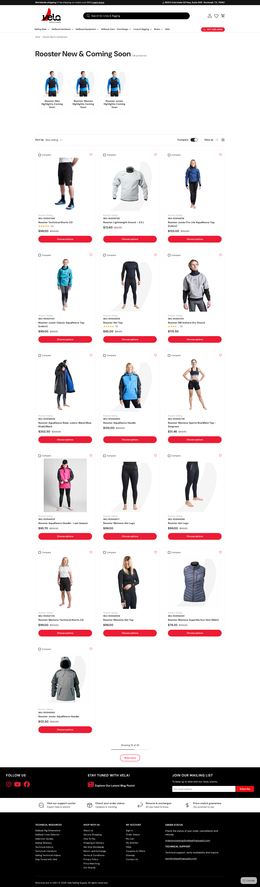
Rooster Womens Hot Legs (119, 523)
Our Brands (90, 867)
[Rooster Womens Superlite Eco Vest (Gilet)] (195, 582)
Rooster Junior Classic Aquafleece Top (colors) (61, 324)
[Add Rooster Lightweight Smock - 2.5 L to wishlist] (155, 154)
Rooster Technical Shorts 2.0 (55, 222)
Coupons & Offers (135, 851)
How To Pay (89, 838)
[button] (223, 15)
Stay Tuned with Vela (46, 859)
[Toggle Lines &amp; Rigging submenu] (151, 29)
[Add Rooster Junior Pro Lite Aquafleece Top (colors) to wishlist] (220, 154)
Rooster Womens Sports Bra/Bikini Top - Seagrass (192, 424)
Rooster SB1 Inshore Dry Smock (186, 322)
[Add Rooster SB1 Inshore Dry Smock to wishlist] (220, 255)
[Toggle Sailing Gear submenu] (48, 29)
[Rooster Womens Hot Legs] (130, 485)
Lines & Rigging (141, 29)
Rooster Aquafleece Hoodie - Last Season (63, 523)
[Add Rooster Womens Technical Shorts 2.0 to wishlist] (91, 552)
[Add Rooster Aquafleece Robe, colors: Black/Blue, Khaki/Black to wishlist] (91, 355)
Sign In (129, 830)
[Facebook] (27, 784)
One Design (122, 29)
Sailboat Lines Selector (47, 834)
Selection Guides (44, 838)
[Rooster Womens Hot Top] (130, 582)
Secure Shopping (93, 834)
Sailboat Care (108, 29)
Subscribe (245, 789)
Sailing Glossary (43, 842)
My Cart (130, 838)
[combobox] (136, 15)
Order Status (133, 834)
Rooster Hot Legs (178, 523)
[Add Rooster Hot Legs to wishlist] (220, 455)
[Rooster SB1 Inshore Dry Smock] (195, 285)
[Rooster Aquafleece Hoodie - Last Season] (65, 485)
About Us (88, 830)
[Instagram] (8, 784)
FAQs (128, 847)
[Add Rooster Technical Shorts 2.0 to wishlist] (91, 154)
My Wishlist (132, 842)
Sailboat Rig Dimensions (47, 830)
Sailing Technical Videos (48, 855)
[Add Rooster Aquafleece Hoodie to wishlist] (155, 355)
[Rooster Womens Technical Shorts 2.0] (65, 582)
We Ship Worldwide (94, 847)
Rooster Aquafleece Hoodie (119, 422)
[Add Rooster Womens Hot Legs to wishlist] (155, 455)
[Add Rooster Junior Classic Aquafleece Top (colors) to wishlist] (91, 255)
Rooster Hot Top (112, 322)
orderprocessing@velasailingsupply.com (187, 840)
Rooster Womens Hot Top (118, 619)
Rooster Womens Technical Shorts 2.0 (61, 619)
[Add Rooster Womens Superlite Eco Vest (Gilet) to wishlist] (220, 552)
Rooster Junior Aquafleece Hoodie (58, 716)
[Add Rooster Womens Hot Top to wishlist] (155, 552)
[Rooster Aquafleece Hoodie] (130, 385)
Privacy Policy (91, 859)
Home (37, 37)
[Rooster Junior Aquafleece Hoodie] (65, 679)
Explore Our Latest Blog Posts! (114, 785)
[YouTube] (17, 784)
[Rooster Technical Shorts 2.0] (65, 184)
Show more (130, 757)
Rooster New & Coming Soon (55, 37)
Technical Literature (46, 851)
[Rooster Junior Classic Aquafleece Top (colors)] (65, 285)
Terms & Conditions (94, 855)
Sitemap (130, 855)
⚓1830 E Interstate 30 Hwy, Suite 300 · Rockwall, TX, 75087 (193, 2)
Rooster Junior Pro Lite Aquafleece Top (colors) (191, 224)
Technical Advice (44, 847)
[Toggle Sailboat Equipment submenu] (97, 29)
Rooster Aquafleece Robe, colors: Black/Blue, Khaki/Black (65, 424)
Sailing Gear (40, 29)
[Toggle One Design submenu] (130, 29)
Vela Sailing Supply (77, 882)
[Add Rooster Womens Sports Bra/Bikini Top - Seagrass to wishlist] (220, 355)
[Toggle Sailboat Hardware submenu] (72, 29)
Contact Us (132, 859)
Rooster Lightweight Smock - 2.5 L (123, 222)
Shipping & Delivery (94, 842)
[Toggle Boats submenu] (162, 29)
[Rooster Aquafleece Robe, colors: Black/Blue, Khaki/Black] (65, 385)
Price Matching (92, 863)
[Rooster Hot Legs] (195, 485)
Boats (157, 29)
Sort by (39, 139)
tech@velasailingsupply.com (181, 858)
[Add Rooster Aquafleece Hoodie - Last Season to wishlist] (91, 455)
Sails (167, 29)
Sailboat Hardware (61, 29)
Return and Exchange (95, 851)
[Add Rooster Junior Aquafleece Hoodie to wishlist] (91, 649)
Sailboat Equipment (86, 29)
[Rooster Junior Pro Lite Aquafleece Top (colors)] (195, 184)
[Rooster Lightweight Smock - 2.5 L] (130, 184)
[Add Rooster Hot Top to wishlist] (155, 255)
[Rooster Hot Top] (130, 285)
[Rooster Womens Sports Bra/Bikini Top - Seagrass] (195, 385)
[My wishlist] (216, 15)
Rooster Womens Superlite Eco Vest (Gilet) (193, 619)
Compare (182, 139)
